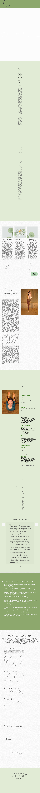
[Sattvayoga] (5, 4)
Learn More (34, 274)
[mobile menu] (38, 4)
